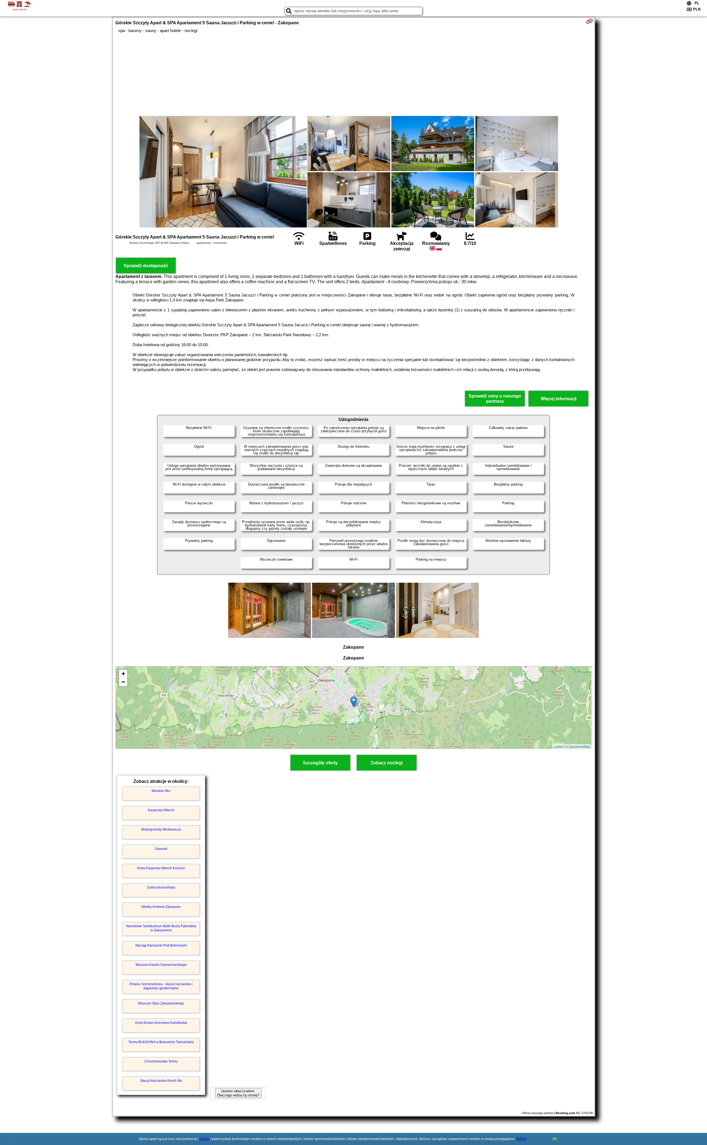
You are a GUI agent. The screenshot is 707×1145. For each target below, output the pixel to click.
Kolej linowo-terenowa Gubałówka (161, 1023)
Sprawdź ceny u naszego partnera (495, 399)
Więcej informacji (558, 398)
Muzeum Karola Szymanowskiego (161, 965)
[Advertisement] (353, 74)
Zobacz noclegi (387, 762)
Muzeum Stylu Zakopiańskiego (161, 1003)
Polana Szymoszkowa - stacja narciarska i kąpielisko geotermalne (161, 986)
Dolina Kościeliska (161, 887)
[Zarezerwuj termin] (589, 21)
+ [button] (123, 673)
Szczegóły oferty (320, 762)
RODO (521, 1139)
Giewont (161, 849)
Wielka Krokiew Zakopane (161, 907)
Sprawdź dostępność (146, 265)
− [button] (123, 681)
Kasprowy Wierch (161, 810)
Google (204, 1139)
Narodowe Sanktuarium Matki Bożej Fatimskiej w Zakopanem (161, 928)
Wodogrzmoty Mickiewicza (161, 829)
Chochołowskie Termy (161, 1061)
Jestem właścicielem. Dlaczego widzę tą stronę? (238, 1093)
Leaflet (558, 746)
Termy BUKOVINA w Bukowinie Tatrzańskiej (161, 1042)
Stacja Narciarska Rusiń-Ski (161, 1081)
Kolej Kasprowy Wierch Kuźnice (161, 868)
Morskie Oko (161, 791)
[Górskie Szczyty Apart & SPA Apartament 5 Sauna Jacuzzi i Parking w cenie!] (223, 172)
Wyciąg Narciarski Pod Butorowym (161, 945)
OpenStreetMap (579, 746)
